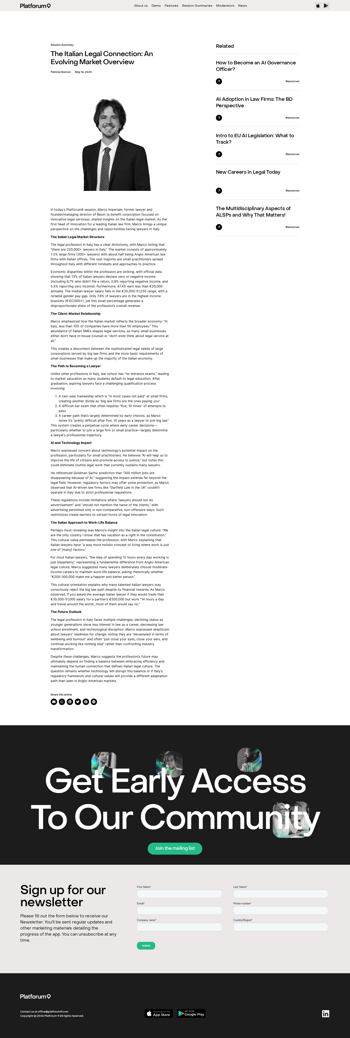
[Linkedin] (326, 1014)
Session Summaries (197, 6)
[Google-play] (326, 5)
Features (171, 6)
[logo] (35, 996)
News (242, 6)
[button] (54, 702)
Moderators (225, 6)
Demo (156, 6)
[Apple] (318, 5)
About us (141, 6)
